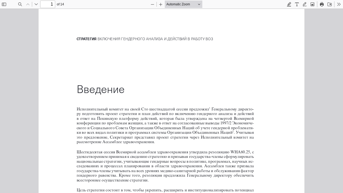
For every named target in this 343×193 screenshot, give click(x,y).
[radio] (289, 4)
